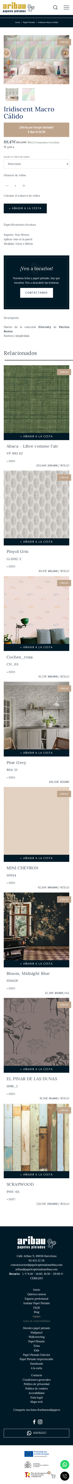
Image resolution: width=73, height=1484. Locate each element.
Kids (36, 1350)
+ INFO (11, 461)
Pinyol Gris (17, 555)
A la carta (36, 1368)
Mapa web (36, 1402)
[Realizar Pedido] (53, 1476)
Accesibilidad (36, 1393)
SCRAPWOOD (20, 1188)
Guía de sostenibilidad (36, 1321)
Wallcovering (37, 1337)
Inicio (17, 22)
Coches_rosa (20, 660)
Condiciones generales (37, 1379)
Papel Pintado (29, 22)
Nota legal (36, 1397)
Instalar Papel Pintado (36, 1303)
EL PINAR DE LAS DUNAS (32, 1082)
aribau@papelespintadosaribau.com (36, 1269)
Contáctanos (36, 292)
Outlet (36, 1316)
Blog (36, 1312)
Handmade (36, 1363)
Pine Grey (16, 766)
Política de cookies (36, 1388)
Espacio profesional (36, 1298)
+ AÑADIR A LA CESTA (25, 208)
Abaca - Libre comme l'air (32, 449)
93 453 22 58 (36, 1260)
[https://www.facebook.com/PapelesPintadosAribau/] (34, 1422)
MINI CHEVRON (22, 871)
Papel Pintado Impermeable (36, 1359)
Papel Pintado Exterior (36, 1355)
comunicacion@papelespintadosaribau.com (37, 1265)
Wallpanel (36, 1332)
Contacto (36, 1375)
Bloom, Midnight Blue (28, 977)
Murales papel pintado (36, 1328)
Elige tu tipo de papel (17, 157)
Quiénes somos (36, 1294)
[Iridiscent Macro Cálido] (36, 59)
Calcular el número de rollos (22, 195)
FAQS (36, 1307)
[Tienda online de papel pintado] (18, 7)
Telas (37, 1346)
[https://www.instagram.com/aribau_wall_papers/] (40, 1422)
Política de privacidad (36, 1384)
